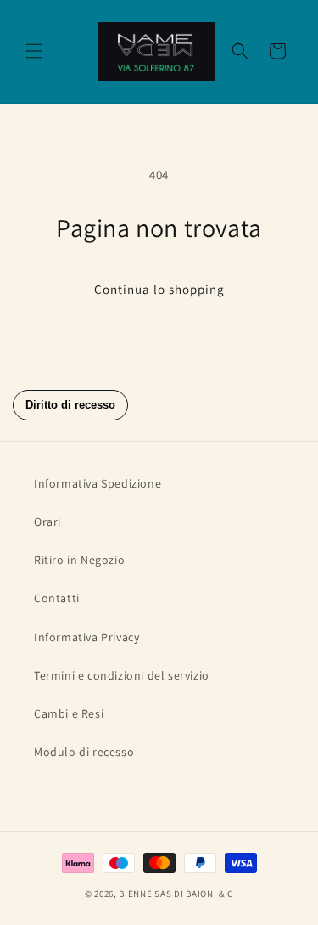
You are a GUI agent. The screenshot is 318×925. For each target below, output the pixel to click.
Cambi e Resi (68, 713)
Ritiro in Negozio (79, 559)
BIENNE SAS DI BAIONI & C (176, 894)
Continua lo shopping (159, 289)
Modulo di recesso (84, 751)
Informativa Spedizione (97, 483)
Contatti (57, 598)
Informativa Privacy (86, 637)
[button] (34, 51)
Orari (47, 521)
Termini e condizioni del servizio (121, 675)
